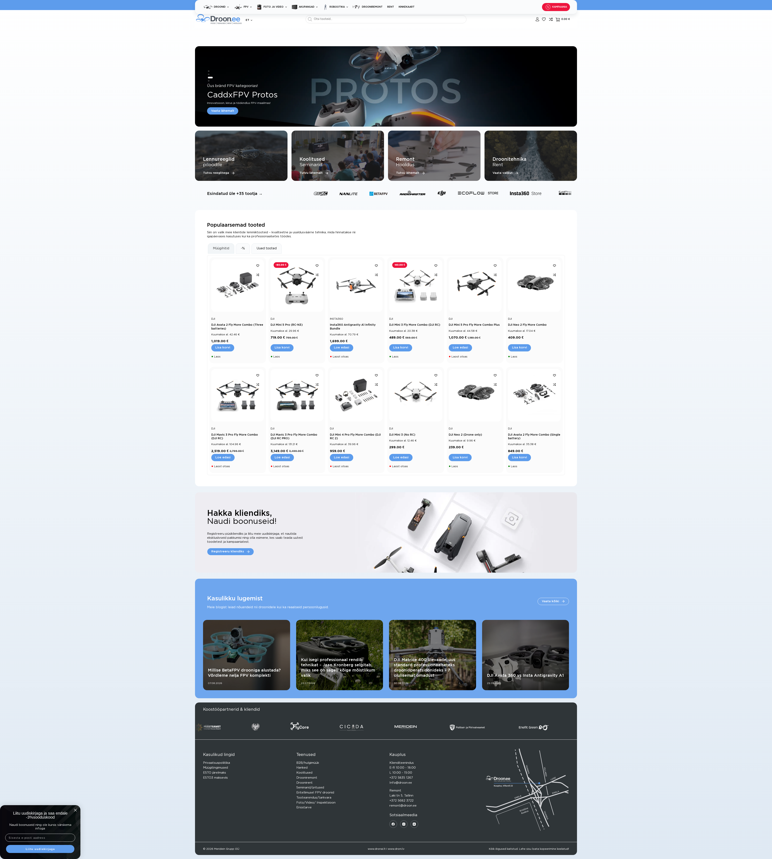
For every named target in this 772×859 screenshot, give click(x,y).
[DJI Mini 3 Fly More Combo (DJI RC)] (415, 285)
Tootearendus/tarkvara (313, 797)
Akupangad (306, 7)
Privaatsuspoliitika (216, 762)
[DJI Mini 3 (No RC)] (415, 395)
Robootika (337, 7)
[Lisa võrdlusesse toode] (551, 19)
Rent (390, 7)
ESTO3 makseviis (215, 777)
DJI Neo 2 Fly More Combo (527, 325)
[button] (249, 20)
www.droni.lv (396, 849)
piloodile (212, 165)
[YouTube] (414, 824)
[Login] (537, 19)
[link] (386, 86)
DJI (213, 319)
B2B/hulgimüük (307, 762)
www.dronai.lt (377, 849)
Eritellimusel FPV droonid (315, 792)
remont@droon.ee (403, 805)
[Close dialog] (75, 810)
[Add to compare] (258, 275)
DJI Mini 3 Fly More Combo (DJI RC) (414, 325)
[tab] (221, 248)
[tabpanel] (386, 365)
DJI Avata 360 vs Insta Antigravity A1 (525, 676)
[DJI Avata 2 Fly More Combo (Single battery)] (534, 395)
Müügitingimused (215, 767)
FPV (246, 7)
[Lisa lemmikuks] (544, 19)
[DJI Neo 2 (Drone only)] (475, 395)
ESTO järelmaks (214, 772)
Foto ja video (273, 7)
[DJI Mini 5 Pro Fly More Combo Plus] (475, 285)
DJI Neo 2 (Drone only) (465, 434)
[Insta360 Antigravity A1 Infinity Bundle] (356, 285)
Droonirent (304, 782)
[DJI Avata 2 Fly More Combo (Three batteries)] (237, 285)
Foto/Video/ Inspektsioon (316, 802)
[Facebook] (393, 824)
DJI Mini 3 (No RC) (402, 434)
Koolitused (304, 772)
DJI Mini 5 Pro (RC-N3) (287, 325)
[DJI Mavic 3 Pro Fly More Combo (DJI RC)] (237, 395)
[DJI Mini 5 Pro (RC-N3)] (297, 285)
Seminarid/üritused (310, 787)
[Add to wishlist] (258, 265)
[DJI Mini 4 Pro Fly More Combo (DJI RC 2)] (356, 395)
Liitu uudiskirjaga (40, 849)
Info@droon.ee (400, 782)
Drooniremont (372, 7)
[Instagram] (404, 824)
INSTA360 (336, 319)
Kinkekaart (407, 7)
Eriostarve (304, 807)
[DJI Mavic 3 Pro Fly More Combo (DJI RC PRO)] (297, 395)
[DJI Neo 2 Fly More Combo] (534, 285)
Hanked (302, 767)
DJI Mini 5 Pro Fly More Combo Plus (474, 325)
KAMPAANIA (559, 7)
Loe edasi (341, 347)
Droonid (220, 7)
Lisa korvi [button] (222, 347)
